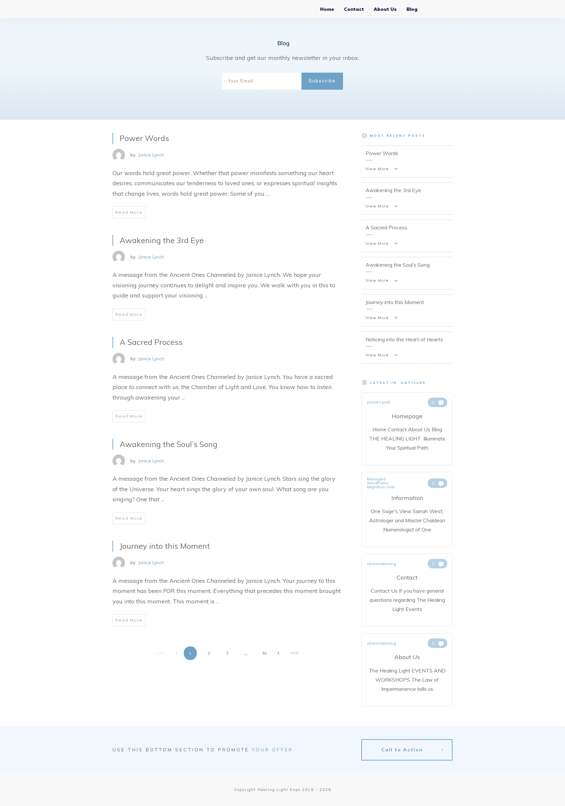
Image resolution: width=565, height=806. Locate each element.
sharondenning (381, 563)
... (267, 193)
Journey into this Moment (165, 546)
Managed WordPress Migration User (381, 482)
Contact (407, 577)
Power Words (144, 138)
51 (265, 653)
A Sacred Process (151, 342)
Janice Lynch (151, 155)
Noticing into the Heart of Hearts (404, 339)
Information (407, 498)
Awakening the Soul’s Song (168, 444)
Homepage (407, 416)
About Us (407, 657)
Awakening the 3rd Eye (162, 240)
